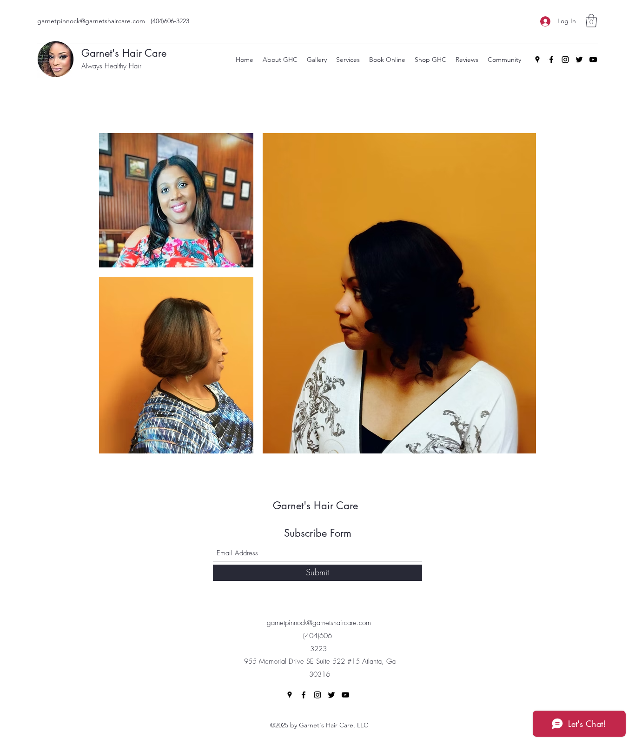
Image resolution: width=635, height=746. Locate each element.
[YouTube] (593, 59)
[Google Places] (537, 59)
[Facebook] (551, 59)
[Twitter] (579, 59)
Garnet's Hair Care (318, 505)
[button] (591, 20)
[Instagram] (565, 59)
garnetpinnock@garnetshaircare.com (91, 21)
